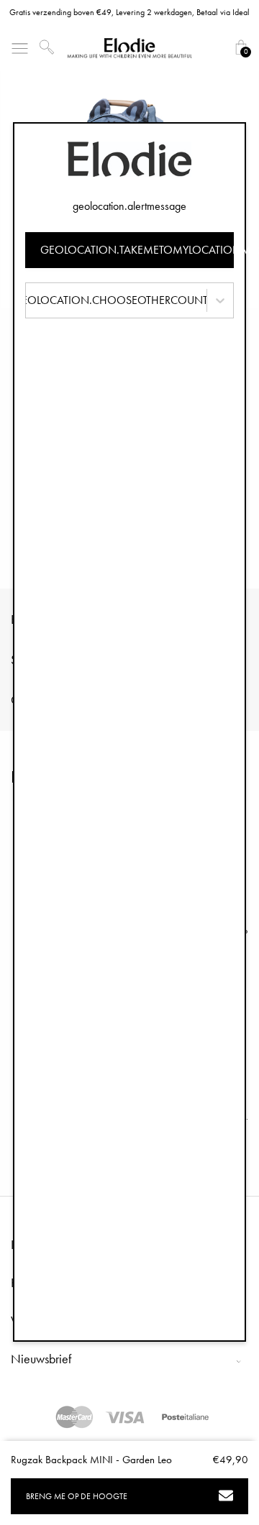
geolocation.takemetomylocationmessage (137, 249)
